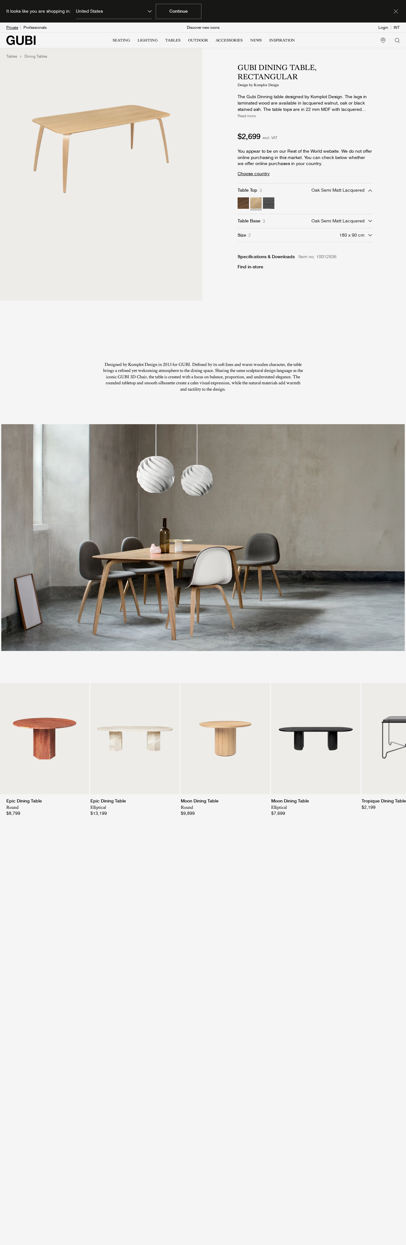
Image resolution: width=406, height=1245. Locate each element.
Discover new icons (203, 27)
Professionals (35, 27)
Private (12, 27)
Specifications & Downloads (266, 256)
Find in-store (250, 266)
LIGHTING (148, 40)
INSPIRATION (282, 40)
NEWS (256, 40)
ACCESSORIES (229, 40)
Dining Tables (35, 56)
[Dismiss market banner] (396, 11)
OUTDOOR (198, 40)
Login (383, 27)
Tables (11, 56)
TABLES (172, 40)
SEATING (121, 40)
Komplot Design (266, 85)
